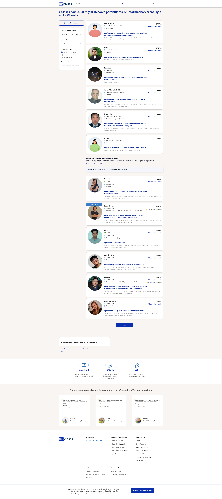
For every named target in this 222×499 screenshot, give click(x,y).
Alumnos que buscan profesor (95, 474)
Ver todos (123, 325)
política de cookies (74, 495)
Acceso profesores (142, 447)
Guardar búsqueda (107, 164)
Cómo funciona (141, 444)
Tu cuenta (156, 4)
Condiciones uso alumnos (119, 451)
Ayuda (138, 441)
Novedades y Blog (116, 471)
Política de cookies (117, 441)
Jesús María (63, 349)
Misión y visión (140, 454)
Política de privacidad (118, 444)
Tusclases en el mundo (143, 457)
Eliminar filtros (92, 164)
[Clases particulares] (65, 6)
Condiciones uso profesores (120, 447)
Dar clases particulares (130, 4)
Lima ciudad (87, 349)
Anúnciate (147, 4)
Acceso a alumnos (142, 451)
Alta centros (89, 478)
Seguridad (114, 454)
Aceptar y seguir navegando (142, 490)
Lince (61, 351)
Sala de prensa (140, 460)
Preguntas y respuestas (118, 474)
